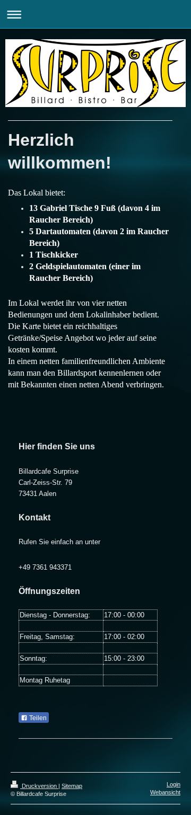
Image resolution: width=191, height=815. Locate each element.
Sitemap (72, 786)
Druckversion (39, 786)
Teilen (37, 718)
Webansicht (165, 792)
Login (173, 784)
